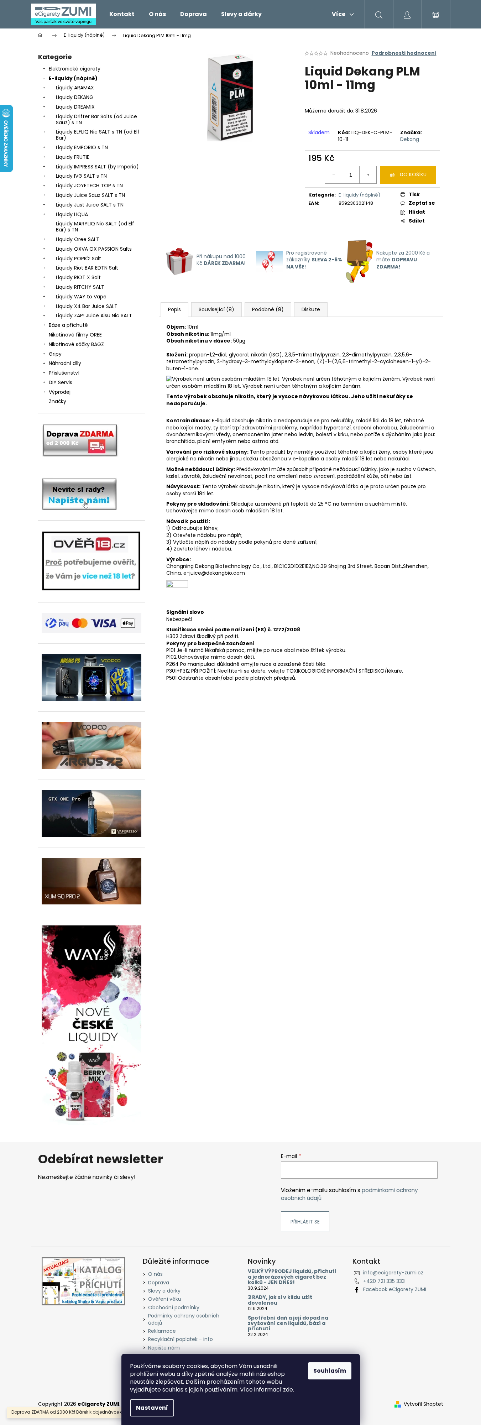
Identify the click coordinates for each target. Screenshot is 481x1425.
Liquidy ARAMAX (75, 87)
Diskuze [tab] (311, 309)
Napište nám (164, 1347)
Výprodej (59, 392)
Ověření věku (164, 1299)
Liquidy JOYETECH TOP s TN (89, 185)
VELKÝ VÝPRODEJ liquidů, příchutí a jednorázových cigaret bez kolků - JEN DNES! (292, 1277)
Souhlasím (329, 1371)
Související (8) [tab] (216, 309)
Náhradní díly (65, 363)
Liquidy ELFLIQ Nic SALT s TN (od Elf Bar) (98, 134)
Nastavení (152, 1408)
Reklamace (162, 1331)
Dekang (409, 139)
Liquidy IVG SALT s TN (81, 175)
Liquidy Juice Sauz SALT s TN (90, 195)
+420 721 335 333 (384, 1281)
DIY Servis (60, 382)
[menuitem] (122, 14)
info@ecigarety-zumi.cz (393, 1272)
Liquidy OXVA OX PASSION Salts (94, 248)
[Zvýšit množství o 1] (367, 174)
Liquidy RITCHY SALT (80, 287)
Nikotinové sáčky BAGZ (76, 344)
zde (288, 1389)
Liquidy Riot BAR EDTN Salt (87, 267)
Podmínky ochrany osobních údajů (183, 1319)
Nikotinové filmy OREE (75, 334)
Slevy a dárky (164, 1290)
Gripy (55, 353)
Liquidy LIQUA (72, 214)
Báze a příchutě (68, 325)
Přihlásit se (305, 1221)
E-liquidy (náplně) (73, 78)
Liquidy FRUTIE (72, 157)
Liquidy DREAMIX (75, 106)
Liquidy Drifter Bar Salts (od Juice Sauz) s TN (96, 119)
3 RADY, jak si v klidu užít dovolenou (280, 1300)
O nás (155, 1274)
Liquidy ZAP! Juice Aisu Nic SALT (94, 315)
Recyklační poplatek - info (180, 1339)
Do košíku (413, 174)
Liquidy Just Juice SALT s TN (90, 204)
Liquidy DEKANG (74, 97)
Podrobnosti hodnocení (404, 53)
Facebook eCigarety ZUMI (394, 1289)
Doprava (158, 1282)
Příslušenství (64, 372)
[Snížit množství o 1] (333, 174)
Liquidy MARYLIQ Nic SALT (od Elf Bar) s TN (95, 226)
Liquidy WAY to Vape (81, 296)
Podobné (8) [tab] (268, 309)
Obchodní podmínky (173, 1307)
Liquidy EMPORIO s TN (82, 147)
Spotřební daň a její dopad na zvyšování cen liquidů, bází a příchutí (288, 1323)
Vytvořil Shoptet (423, 1404)
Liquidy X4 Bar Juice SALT (86, 306)
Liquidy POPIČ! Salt (78, 258)
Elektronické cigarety (74, 68)
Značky (57, 401)
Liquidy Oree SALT (77, 239)
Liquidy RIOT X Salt (78, 277)
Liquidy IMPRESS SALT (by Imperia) (97, 166)
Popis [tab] (174, 309)
